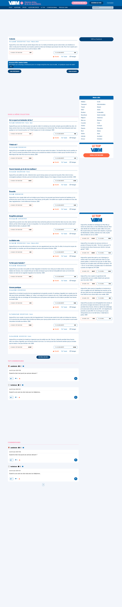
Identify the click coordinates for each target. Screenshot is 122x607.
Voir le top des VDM (96, 155)
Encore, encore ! (43, 357)
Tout (10, 7)
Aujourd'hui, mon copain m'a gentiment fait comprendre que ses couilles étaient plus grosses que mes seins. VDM (95, 278)
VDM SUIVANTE (73, 71)
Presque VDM (63, 7)
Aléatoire (17, 7)
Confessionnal (52, 7)
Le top (43, 7)
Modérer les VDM (96, 3)
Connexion (110, 3)
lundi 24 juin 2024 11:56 (15, 370)
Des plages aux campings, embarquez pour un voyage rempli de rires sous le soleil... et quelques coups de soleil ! (42, 64)
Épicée (24, 7)
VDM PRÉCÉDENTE (14, 71)
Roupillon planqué (16, 216)
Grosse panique (15, 287)
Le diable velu (14, 240)
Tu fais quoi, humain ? (17, 263)
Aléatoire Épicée (33, 7)
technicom (14, 385)
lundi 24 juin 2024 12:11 (14, 389)
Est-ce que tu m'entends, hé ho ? (21, 120)
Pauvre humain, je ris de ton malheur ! (23, 169)
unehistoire (14, 366)
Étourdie (12, 192)
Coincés (12, 39)
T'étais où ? (13, 145)
